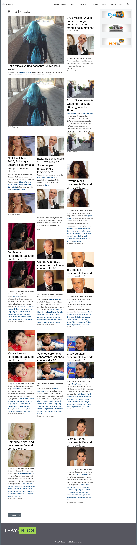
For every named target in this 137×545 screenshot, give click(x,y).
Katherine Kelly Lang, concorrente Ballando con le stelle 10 (21, 445)
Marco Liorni (12, 184)
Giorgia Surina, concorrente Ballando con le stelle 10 (80, 442)
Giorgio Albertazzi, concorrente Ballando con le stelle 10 (50, 265)
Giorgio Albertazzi (84, 228)
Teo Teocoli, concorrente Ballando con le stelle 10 (80, 273)
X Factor (83, 4)
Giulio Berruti (28, 319)
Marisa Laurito (19, 314)
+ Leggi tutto (15, 515)
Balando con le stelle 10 (46, 230)
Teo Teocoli (70, 233)
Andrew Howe (80, 239)
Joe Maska (77, 241)
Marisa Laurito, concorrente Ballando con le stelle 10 (21, 357)
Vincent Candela (81, 233)
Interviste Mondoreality (75, 71)
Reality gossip (14, 127)
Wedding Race (73, 151)
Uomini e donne (60, 4)
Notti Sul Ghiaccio (15, 214)
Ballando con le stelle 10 (76, 243)
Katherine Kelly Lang (83, 231)
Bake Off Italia (116, 4)
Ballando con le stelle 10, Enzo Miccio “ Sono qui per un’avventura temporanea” (50, 165)
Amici (73, 4)
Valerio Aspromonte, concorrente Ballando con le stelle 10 (50, 357)
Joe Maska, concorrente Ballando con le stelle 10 (21, 256)
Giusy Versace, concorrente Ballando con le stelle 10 (80, 357)
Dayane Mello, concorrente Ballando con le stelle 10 (80, 184)
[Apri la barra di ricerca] (128, 4)
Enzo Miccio (71, 231)
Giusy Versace (72, 228)
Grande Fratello (99, 4)
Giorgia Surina (77, 236)
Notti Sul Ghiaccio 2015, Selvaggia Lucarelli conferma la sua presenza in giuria (21, 165)
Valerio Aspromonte (19, 317)
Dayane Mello (17, 319)
